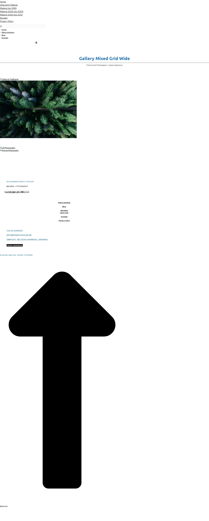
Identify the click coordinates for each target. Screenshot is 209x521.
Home (3, 1)
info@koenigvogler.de (19, 235)
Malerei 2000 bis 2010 (11, 14)
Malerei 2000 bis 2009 (11, 11)
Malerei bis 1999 (8, 8)
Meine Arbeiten (8, 32)
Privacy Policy (7, 21)
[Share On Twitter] (0, 514)
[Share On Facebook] (0, 512)
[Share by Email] (0, 520)
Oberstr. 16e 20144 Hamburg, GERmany (27, 239)
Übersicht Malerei (9, 4)
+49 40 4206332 (15, 231)
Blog (3, 35)
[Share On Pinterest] (0, 517)
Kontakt (4, 18)
